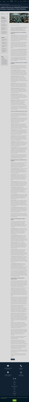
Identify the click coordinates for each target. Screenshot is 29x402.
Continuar (14, 400)
